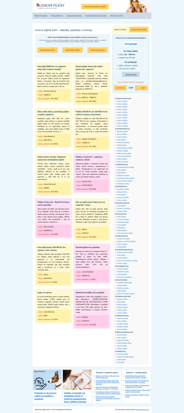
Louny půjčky (121, 225)
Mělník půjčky (121, 145)
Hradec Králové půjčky (125, 252)
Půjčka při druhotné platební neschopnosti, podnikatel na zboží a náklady (108, 398)
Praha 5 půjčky (122, 112)
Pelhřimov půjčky (123, 288)
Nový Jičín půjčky (123, 340)
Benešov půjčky (122, 131)
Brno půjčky (121, 302)
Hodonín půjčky (122, 307)
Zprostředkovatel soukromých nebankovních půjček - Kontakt (135, 377)
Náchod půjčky (122, 258)
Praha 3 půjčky (122, 107)
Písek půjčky (121, 173)
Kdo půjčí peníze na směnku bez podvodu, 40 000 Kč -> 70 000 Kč (107, 388)
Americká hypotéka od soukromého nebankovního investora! (137, 386)
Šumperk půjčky (122, 327)
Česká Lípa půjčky (123, 239)
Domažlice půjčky (123, 189)
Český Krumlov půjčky (124, 181)
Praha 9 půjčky (122, 123)
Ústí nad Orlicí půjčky (124, 277)
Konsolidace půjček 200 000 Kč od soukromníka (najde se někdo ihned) (108, 393)
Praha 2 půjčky (122, 104)
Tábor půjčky (121, 170)
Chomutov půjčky (123, 219)
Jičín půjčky (121, 255)
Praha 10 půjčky (122, 126)
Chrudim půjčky (122, 269)
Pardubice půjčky (123, 272)
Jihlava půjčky (122, 285)
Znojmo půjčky (122, 313)
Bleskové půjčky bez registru (50, 1)
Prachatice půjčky (123, 184)
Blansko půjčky (122, 299)
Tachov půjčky (122, 200)
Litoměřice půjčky (123, 222)
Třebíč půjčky (121, 291)
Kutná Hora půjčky (123, 142)
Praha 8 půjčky (122, 120)
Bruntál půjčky (122, 335)
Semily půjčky (122, 247)
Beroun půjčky (122, 134)
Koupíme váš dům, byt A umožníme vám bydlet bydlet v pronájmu (137, 381)
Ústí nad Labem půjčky (125, 233)
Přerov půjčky (121, 321)
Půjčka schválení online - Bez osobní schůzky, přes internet (137, 391)
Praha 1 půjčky (122, 101)
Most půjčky (121, 228)
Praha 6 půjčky (122, 115)
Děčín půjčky (121, 217)
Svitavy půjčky (122, 274)
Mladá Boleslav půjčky (124, 148)
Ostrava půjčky (122, 349)
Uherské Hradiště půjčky (125, 357)
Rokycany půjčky (123, 197)
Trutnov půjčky (122, 263)
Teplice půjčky (122, 230)
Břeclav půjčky (122, 305)
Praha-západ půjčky (124, 156)
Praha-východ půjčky (124, 153)
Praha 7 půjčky (122, 118)
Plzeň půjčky (121, 195)
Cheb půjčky (121, 206)
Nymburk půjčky (122, 151)
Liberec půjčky (122, 244)
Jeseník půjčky (122, 329)
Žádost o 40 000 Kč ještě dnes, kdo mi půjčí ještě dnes (107, 377)
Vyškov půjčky (122, 310)
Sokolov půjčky (122, 211)
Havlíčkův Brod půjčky (124, 283)
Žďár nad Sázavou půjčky (125, 294)
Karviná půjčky (122, 346)
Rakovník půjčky (122, 162)
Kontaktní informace (142, 410)
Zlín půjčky (120, 362)
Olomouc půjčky (122, 318)
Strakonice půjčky (123, 175)
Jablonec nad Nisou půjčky (126, 241)
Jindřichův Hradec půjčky (125, 178)
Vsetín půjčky (121, 360)
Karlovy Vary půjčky (123, 208)
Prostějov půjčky (122, 324)
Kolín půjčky (121, 140)
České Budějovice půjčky (125, 167)
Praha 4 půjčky (122, 109)
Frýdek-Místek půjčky (124, 343)
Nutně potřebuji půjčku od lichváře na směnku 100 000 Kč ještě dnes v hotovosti (108, 382)
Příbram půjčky (122, 159)
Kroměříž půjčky (122, 354)
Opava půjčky (121, 338)
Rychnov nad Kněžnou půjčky (127, 261)
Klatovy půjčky (122, 192)
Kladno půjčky (122, 137)
